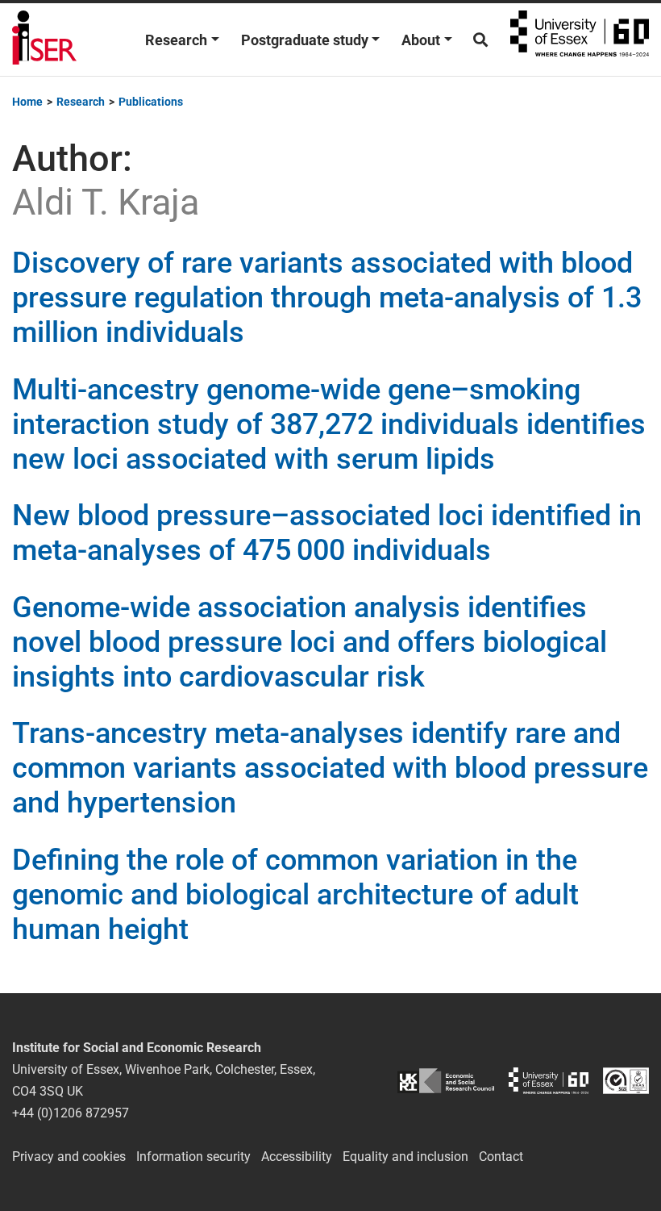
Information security (193, 1156)
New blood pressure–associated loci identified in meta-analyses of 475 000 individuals (327, 533)
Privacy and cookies (69, 1156)
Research (176, 39)
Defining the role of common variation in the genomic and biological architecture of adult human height (295, 894)
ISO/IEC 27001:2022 (626, 1080)
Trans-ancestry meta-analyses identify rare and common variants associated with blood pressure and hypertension (330, 768)
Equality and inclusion (405, 1156)
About (420, 39)
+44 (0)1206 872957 (70, 1113)
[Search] (480, 40)
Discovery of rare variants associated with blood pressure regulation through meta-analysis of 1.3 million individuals (327, 297)
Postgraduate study (304, 39)
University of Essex (579, 39)
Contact (501, 1156)
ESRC (445, 1080)
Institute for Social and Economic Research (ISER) (44, 39)
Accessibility (296, 1156)
